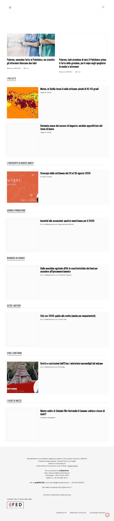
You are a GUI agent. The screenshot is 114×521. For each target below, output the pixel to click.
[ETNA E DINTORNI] (14, 350)
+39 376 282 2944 (61, 478)
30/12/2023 (17, 68)
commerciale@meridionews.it (57, 482)
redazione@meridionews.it (59, 473)
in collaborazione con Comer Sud (54, 319)
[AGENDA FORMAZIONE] (16, 207)
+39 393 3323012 (77, 482)
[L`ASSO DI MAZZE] (14, 398)
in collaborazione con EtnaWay (53, 367)
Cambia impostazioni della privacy (57, 495)
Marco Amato (47, 177)
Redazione (10, 68)
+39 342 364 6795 (62, 475)
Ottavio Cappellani (48, 418)
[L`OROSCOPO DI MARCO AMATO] (20, 160)
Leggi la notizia (45, 92)
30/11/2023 (69, 72)
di (41, 177)
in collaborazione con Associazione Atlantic (58, 224)
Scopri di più (73, 466)
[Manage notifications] (107, 515)
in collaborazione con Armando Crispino (57, 275)
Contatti (61, 513)
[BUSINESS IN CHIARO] (16, 255)
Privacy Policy (78, 513)
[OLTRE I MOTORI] (14, 303)
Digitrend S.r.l (66, 487)
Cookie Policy (97, 513)
